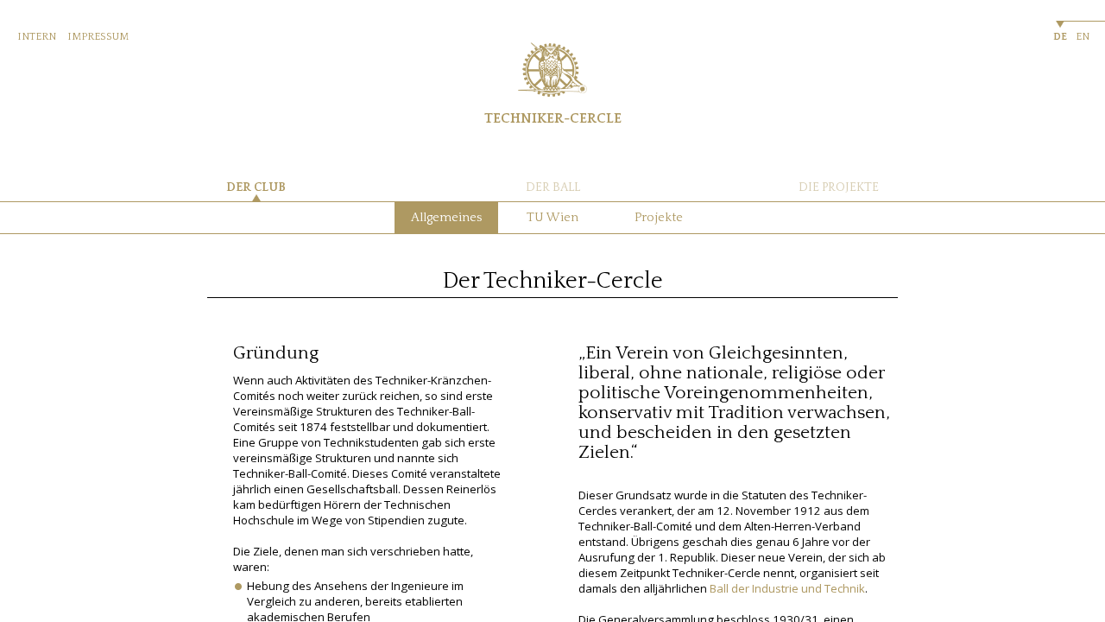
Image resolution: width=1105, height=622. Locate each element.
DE (1060, 36)
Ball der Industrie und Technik (787, 588)
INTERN (36, 36)
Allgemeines (446, 218)
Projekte (659, 218)
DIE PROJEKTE (839, 187)
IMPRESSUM (98, 36)
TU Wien (552, 218)
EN (1082, 36)
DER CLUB (256, 187)
